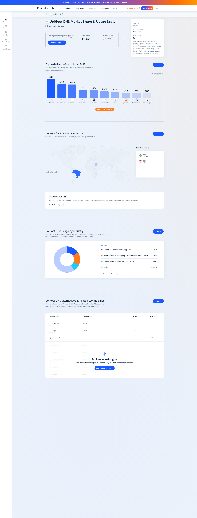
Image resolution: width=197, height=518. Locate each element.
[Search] (104, 14)
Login (158, 8)
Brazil (144, 154)
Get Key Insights (56, 43)
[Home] (45, 8)
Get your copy (126, 2)
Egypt (145, 160)
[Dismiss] (194, 2)
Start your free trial (103, 368)
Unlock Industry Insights (110, 274)
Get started (147, 8)
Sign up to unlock (103, 109)
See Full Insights (55, 205)
